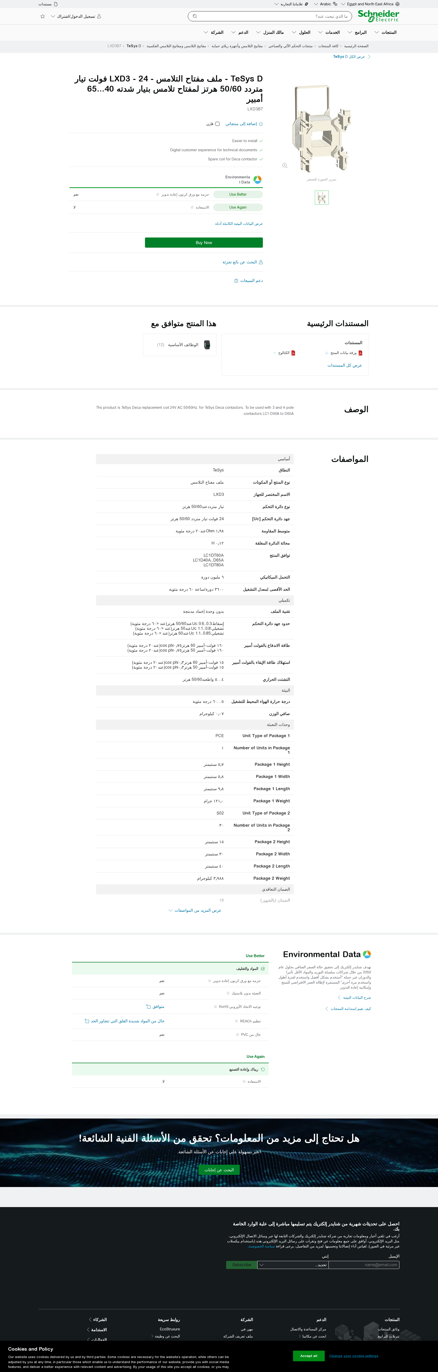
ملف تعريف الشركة (238, 1336)
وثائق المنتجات (388, 1329)
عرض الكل (349, 57)
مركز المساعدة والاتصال (308, 1329)
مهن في (247, 1329)
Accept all (308, 1356)
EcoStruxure (170, 1329)
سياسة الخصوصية (262, 1246)
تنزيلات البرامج (388, 1336)
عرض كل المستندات (344, 365)
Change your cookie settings (353, 1356)
